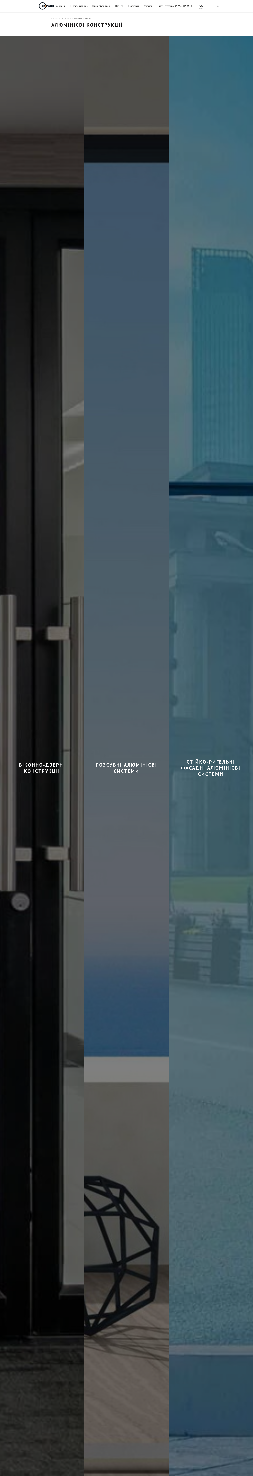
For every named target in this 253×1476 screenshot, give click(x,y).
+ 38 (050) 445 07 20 (182, 6)
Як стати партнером (79, 5)
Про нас (119, 5)
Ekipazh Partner (163, 5)
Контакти (148, 5)
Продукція (60, 5)
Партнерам (133, 5)
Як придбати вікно (101, 5)
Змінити (201, 8)
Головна (54, 18)
